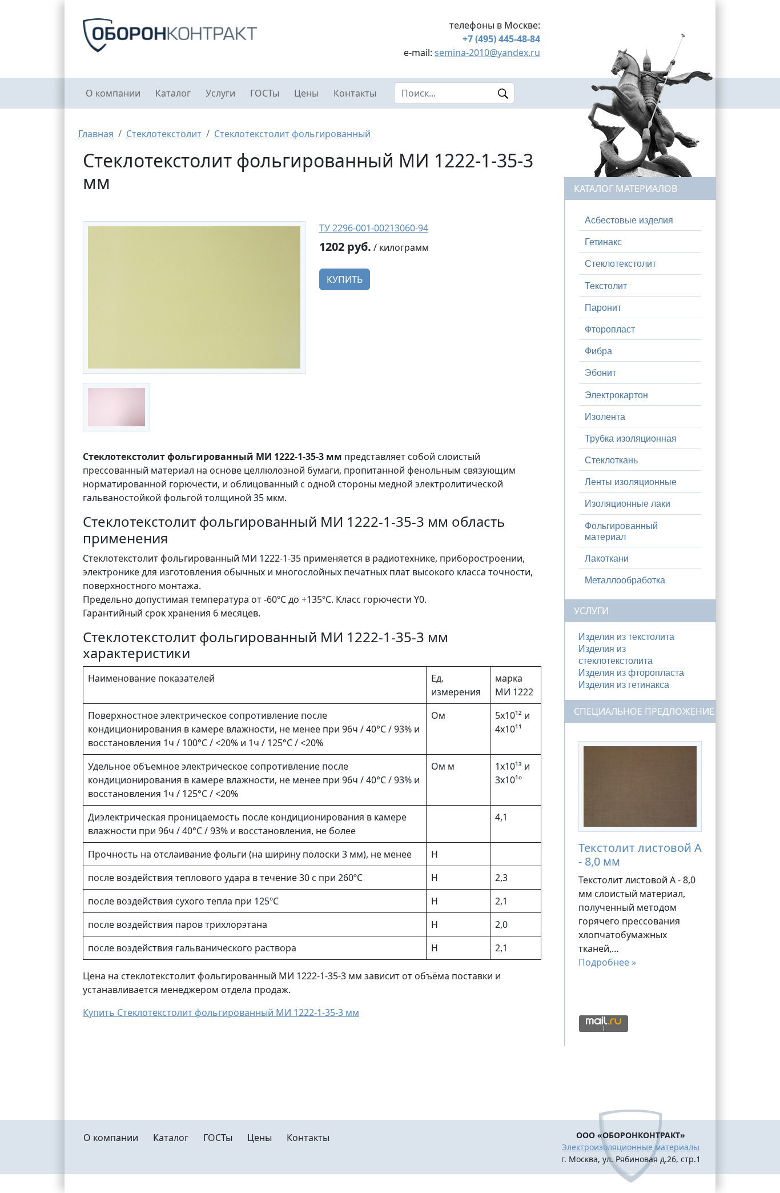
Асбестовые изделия (629, 220)
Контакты (354, 93)
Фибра (598, 351)
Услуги (220, 93)
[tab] (640, 220)
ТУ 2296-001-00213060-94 (373, 228)
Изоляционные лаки (627, 504)
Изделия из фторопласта (631, 673)
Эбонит (600, 373)
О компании (113, 93)
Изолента (605, 417)
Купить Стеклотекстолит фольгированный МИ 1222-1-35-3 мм (221, 1012)
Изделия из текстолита (626, 637)
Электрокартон (616, 395)
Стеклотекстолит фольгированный (292, 133)
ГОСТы (264, 93)
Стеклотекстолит (164, 133)
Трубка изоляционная (631, 438)
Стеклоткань (611, 460)
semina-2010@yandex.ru (487, 52)
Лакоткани (607, 558)
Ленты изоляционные (631, 482)
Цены (306, 93)
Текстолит (606, 286)
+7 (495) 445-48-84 (501, 39)
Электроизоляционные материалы (630, 1147)
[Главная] (194, 35)
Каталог (173, 93)
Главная (96, 133)
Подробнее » (607, 962)
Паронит (603, 308)
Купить (345, 279)
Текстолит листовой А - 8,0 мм (640, 854)
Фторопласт (610, 329)
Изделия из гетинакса (623, 685)
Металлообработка (625, 580)
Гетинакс (603, 242)
